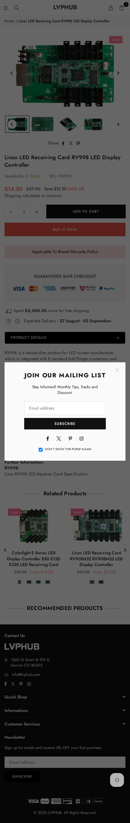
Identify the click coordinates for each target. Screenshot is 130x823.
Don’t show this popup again (68, 449)
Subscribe (65, 423)
